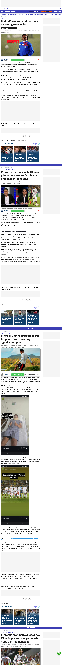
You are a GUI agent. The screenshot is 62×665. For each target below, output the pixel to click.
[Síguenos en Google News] (29, 136)
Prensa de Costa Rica (18, 304)
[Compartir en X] (26, 136)
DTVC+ (2, 8)
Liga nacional (7, 331)
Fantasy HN (6, 8)
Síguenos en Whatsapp (18, 59)
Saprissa (25, 304)
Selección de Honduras (21, 140)
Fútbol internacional (8, 167)
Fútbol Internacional (31, 14)
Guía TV (52, 14)
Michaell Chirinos (13, 603)
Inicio (2, 16)
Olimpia (12, 304)
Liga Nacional (4, 14)
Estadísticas (40, 14)
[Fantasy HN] (46, 11)
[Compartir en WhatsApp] (23, 136)
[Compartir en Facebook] (21, 136)
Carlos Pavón (13, 140)
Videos (45, 14)
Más (5, 16)
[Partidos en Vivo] (34, 11)
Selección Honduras (12, 14)
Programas (57, 14)
